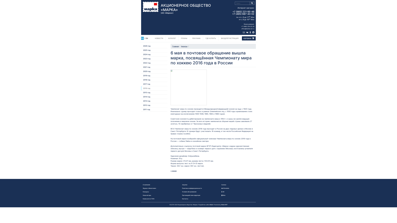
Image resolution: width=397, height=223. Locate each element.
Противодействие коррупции (191, 195)
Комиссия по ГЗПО (148, 199)
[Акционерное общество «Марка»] (150, 7)
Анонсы (184, 46)
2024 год (146, 54)
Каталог (172, 38)
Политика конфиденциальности (192, 188)
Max (224, 195)
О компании (146, 185)
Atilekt (211, 204)
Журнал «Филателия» (149, 188)
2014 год (146, 97)
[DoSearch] (252, 3)
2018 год (146, 80)
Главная (175, 46)
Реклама (196, 38)
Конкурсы (146, 192)
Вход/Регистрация (230, 38)
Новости (159, 38)
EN (147, 38)
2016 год (146, 88)
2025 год (146, 50)
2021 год (146, 67)
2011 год (146, 109)
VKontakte (226, 188)
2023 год (146, 59)
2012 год (146, 105)
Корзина (247, 38)
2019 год (146, 76)
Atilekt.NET (224, 204)
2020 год (146, 71)
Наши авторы (147, 195)
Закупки (184, 185)
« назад (174, 171)
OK (223, 192)
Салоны (223, 185)
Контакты (185, 199)
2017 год (146, 84)
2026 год (146, 46)
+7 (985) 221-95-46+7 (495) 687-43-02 (243, 12)
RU (142, 38)
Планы (184, 38)
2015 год (146, 92)
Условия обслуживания (189, 192)
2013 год (146, 101)
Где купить (211, 38)
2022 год (146, 63)
